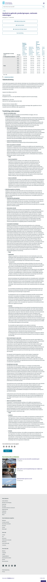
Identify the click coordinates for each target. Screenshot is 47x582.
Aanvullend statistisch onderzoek (8, 507)
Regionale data (5, 509)
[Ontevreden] (6, 446)
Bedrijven (4, 520)
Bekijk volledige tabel (20, 21)
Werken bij (4, 541)
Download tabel (20, 25)
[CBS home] (7, 2)
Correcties (4, 545)
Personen (4, 525)
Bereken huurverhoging (6, 502)
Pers (3, 536)
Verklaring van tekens (9, 77)
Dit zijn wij (4, 538)
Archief (3, 559)
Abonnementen (5, 561)
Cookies (3, 554)
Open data (4, 504)
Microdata (4, 506)
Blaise (3, 514)
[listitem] (3, 566)
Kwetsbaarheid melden (6, 557)
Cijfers (4, 10)
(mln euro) (24, 49)
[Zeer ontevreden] (3, 446)
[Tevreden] (12, 446)
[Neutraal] (9, 446)
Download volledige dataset (21, 29)
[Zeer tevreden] (14, 446)
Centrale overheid (5, 522)
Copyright (4, 552)
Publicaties (4, 511)
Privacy (3, 527)
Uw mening (43, 581)
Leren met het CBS (5, 543)
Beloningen (4, 529)
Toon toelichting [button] (20, 33)
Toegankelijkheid (5, 556)
